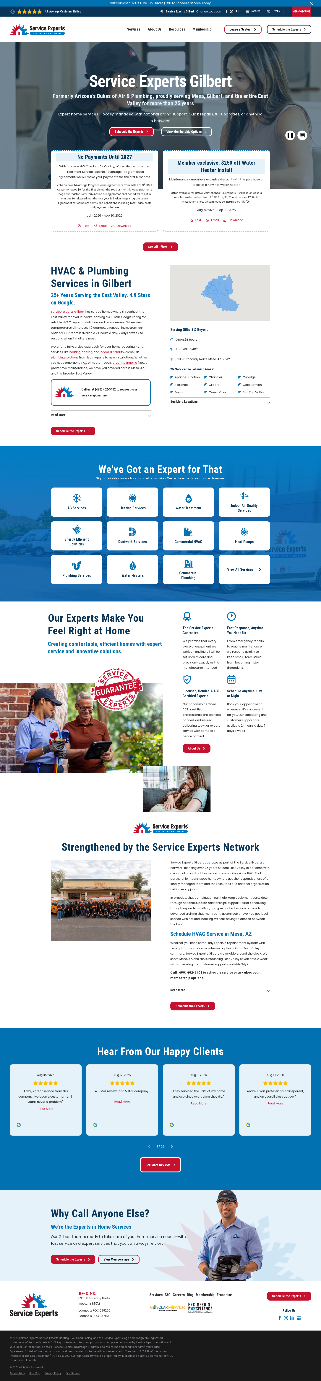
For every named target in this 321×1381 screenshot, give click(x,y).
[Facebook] (280, 1318)
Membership (205, 1295)
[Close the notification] (311, 3)
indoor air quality (112, 352)
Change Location (208, 11)
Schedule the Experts (286, 29)
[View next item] (171, 1146)
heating (74, 352)
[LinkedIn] (292, 1318)
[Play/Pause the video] (290, 135)
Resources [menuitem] (177, 29)
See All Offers (158, 247)
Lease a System (240, 29)
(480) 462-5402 (105, 389)
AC (85, 363)
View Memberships (116, 1259)
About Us (194, 748)
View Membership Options (184, 132)
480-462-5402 (301, 11)
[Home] (37, 29)
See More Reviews (158, 1165)
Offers (276, 11)
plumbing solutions (64, 357)
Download (124, 226)
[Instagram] (286, 1318)
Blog (190, 1295)
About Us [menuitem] (154, 29)
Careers (255, 11)
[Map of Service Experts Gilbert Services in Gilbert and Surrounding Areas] (220, 293)
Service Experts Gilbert (180, 11)
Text (86, 226)
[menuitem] (17, 1373)
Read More (46, 1109)
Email (103, 226)
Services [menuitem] (133, 29)
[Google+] (299, 1318)
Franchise (224, 1295)
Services (156, 1295)
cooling (87, 352)
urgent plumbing (125, 363)
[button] (302, 135)
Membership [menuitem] (202, 29)
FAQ (236, 11)
